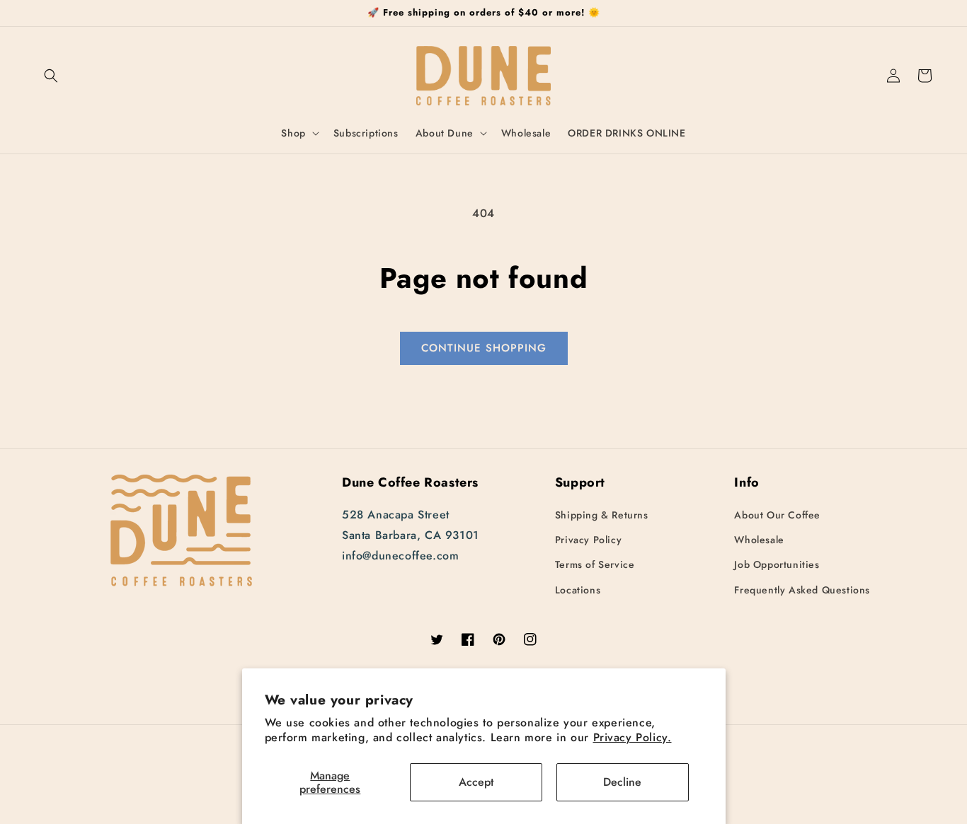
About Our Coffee (777, 515)
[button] (51, 75)
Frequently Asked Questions (802, 590)
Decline (622, 782)
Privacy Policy (588, 540)
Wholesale (759, 540)
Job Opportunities (776, 564)
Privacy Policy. (632, 737)
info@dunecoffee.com (400, 555)
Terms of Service (595, 564)
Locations (577, 590)
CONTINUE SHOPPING (484, 348)
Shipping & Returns (601, 515)
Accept (476, 782)
